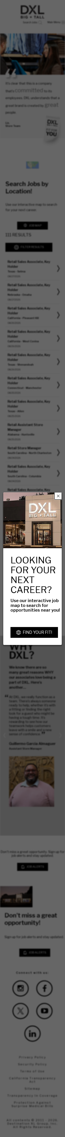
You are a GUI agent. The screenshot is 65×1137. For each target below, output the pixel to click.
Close (58, 495)
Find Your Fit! (37, 632)
